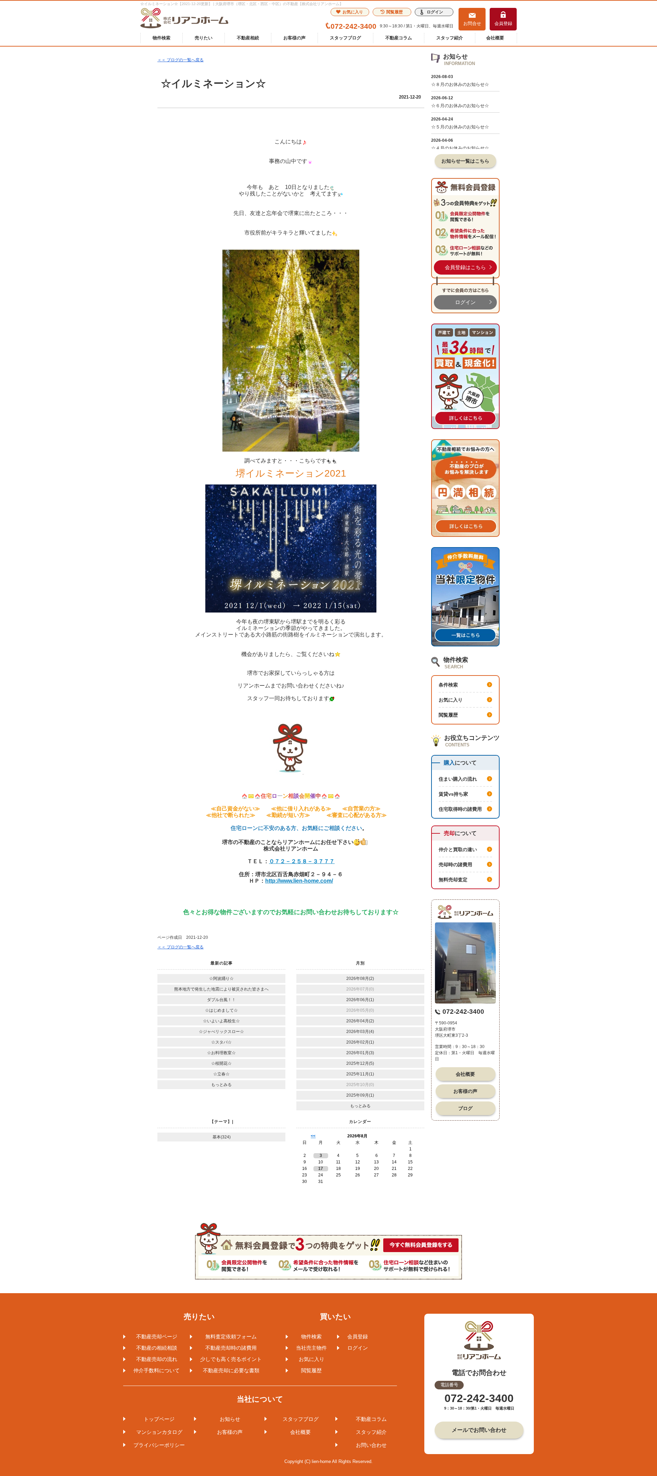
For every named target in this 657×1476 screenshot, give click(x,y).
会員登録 (503, 23)
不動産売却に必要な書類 (231, 1370)
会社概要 (495, 37)
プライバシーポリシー (159, 1445)
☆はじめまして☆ (221, 1010)
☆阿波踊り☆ (221, 978)
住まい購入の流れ (458, 779)
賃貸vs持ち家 (453, 794)
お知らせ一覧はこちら (465, 161)
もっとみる (221, 1084)
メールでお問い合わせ (479, 1430)
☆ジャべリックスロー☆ (221, 1031)
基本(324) (221, 1137)
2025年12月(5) (360, 1063)
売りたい (203, 37)
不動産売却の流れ (156, 1359)
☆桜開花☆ (221, 1063)
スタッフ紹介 (449, 37)
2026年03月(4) (360, 1031)
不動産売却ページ (156, 1336)
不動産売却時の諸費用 (231, 1348)
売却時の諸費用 (455, 864)
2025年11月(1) (360, 1074)
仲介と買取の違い (458, 849)
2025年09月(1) (360, 1095)
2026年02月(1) (360, 1042)
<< (313, 1136)
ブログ (465, 1108)
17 (320, 1168)
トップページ (159, 1419)
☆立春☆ (221, 1074)
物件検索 (161, 37)
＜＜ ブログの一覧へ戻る (180, 60)
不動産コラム (398, 37)
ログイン (435, 12)
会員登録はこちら (465, 267)
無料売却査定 (453, 879)
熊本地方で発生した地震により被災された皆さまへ (221, 989)
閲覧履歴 (394, 12)
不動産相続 (248, 37)
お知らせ (230, 1419)
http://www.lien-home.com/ (299, 881)
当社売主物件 (311, 1348)
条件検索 (448, 684)
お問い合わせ (371, 1445)
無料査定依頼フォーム (231, 1336)
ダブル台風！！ (221, 999)
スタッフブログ (345, 37)
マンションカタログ (159, 1432)
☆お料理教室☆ (221, 1052)
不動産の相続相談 (156, 1348)
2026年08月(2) (360, 978)
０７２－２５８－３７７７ (302, 861)
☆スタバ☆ (221, 1042)
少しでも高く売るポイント (231, 1359)
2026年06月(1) (360, 999)
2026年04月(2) (360, 1021)
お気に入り (353, 12)
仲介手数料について (156, 1370)
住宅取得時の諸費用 (460, 809)
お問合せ (472, 23)
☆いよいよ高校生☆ (221, 1021)
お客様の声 (294, 37)
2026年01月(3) (360, 1052)
